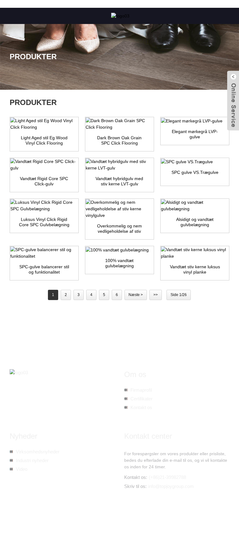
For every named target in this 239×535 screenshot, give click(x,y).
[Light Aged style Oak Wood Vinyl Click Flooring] (44, 124)
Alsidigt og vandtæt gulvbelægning (194, 222)
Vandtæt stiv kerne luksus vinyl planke (195, 269)
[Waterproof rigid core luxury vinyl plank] (195, 253)
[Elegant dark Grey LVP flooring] (195, 120)
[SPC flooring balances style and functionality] (44, 253)
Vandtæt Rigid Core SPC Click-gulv (44, 181)
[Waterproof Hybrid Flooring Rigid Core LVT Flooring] (119, 164)
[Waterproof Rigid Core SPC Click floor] (44, 164)
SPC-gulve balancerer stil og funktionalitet (44, 269)
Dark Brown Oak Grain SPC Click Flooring (119, 140)
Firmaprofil (141, 390)
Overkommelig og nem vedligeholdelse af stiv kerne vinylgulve (119, 228)
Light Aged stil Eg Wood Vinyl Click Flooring (44, 140)
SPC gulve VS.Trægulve (194, 172)
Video (21, 469)
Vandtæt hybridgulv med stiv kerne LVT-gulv (119, 181)
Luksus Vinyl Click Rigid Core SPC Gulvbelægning (44, 222)
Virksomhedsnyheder (37, 451)
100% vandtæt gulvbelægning (119, 263)
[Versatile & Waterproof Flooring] (195, 205)
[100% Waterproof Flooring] (119, 249)
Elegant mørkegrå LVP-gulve (195, 134)
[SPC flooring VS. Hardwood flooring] (195, 161)
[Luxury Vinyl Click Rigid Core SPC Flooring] (44, 205)
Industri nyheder (32, 460)
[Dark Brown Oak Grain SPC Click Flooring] (119, 124)
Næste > (136, 295)
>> (155, 295)
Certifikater (141, 398)
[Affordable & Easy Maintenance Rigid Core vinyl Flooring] (119, 209)
